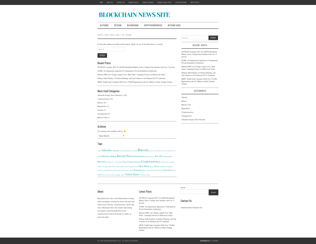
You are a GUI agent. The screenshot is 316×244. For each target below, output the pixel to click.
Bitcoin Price (125, 156)
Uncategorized (103, 114)
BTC (157, 156)
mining (131, 170)
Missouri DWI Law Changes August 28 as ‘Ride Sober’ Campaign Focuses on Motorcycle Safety (131, 74)
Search (183, 187)
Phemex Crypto (146, 170)
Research (159, 170)
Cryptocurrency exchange (167, 162)
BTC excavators (165, 156)
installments (162, 166)
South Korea (168, 170)
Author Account (181, 2)
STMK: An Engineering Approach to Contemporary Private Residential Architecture (127, 71)
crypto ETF (101, 166)
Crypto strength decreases (131, 166)
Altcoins (104, 25)
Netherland (137, 170)
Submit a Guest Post (164, 2)
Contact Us (121, 2)
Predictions (154, 170)
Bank (135, 151)
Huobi (156, 166)
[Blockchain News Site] (135, 14)
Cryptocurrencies (153, 25)
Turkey (122, 175)
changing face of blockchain (114, 162)
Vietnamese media (145, 175)
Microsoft (126, 170)
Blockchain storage (149, 156)
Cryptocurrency (150, 161)
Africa (99, 151)
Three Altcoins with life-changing (111, 175)
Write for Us (195, 2)
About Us (110, 2)
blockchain (138, 156)
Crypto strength (120, 166)
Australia (115, 150)
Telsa (174, 170)
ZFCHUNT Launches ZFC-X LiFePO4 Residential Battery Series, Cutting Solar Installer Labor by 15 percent (136, 67)
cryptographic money (109, 166)
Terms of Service (148, 2)
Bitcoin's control (153, 151)
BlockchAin (132, 25)
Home (101, 2)
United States (132, 174)
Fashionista (204, 241)
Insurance (120, 170)
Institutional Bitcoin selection (109, 170)
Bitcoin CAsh (174, 25)
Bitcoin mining (109, 156)
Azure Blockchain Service (127, 151)
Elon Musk (144, 166)
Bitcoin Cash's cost (163, 151)
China (124, 161)
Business (102, 161)
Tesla (100, 174)
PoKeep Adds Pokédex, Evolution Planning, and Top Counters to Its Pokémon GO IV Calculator (131, 78)
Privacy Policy (133, 2)
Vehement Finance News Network (109, 95)
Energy (152, 166)
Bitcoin (117, 25)
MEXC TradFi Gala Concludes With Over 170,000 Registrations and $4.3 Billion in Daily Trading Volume (135, 82)
